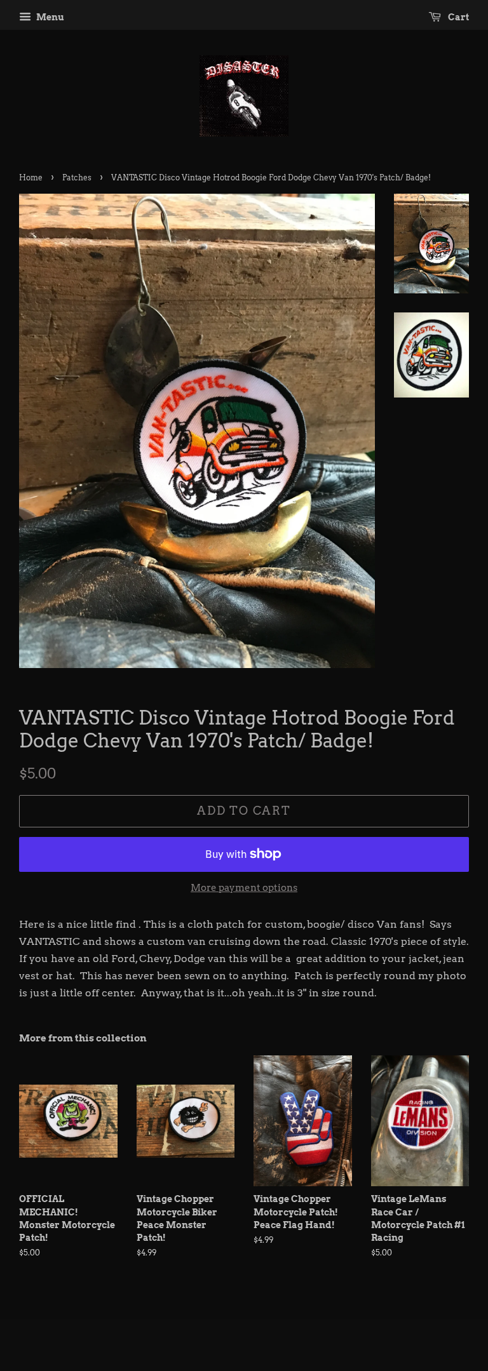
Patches (77, 177)
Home (31, 177)
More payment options (244, 887)
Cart (457, 17)
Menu (49, 17)
